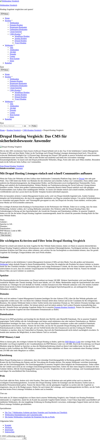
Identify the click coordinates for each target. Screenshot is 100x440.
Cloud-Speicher (16, 32)
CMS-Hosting (15, 34)
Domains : (4, 226)
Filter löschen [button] (5, 235)
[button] (2, 67)
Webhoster (9, 45)
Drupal (81, 179)
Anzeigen (19, 168)
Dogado (13, 54)
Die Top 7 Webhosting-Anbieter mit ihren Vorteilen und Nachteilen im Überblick (36, 412)
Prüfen (34, 126)
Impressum (9, 430)
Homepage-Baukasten (18, 27)
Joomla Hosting (21, 38)
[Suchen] (25, 438)
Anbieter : (4, 222)
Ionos (12, 61)
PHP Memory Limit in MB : (11, 231)
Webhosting (14, 23)
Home (7, 18)
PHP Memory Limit (72, 342)
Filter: (2, 220)
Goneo (12, 56)
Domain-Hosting (16, 25)
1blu (11, 47)
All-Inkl (13, 52)
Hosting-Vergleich (14, 130)
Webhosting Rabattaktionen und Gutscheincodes (23, 415)
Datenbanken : (5, 228)
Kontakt (8, 425)
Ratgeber (8, 63)
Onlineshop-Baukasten (18, 29)
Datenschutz (9, 432)
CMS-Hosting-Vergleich (32, 130)
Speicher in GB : (6, 224)
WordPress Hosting (22, 36)
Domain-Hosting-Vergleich (64, 307)
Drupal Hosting (21, 41)
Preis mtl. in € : (6, 233)
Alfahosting (14, 50)
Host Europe (15, 59)
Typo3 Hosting (20, 43)
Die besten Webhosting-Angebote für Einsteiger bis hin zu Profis (30, 417)
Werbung (8, 427)
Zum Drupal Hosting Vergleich (12, 166)
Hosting (8, 21)
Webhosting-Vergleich (8, 5)
